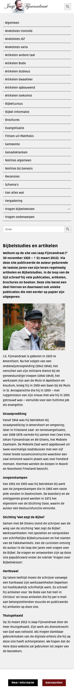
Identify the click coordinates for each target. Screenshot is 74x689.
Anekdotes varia (16, 47)
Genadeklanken (16, 152)
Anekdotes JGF (15, 39)
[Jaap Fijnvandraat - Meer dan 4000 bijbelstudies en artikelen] (32, 6)
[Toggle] (69, 209)
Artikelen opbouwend (20, 87)
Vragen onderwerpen (20, 217)
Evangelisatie (14, 128)
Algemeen (12, 23)
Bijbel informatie (17, 112)
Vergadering (13, 201)
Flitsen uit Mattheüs (19, 136)
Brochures (12, 120)
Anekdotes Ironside (18, 31)
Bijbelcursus (14, 104)
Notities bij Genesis (19, 168)
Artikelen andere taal (20, 55)
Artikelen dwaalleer (19, 79)
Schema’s (12, 185)
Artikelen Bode (15, 63)
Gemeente (12, 144)
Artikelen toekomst (18, 95)
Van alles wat (14, 193)
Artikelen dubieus (17, 71)
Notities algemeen (18, 160)
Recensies (12, 176)
